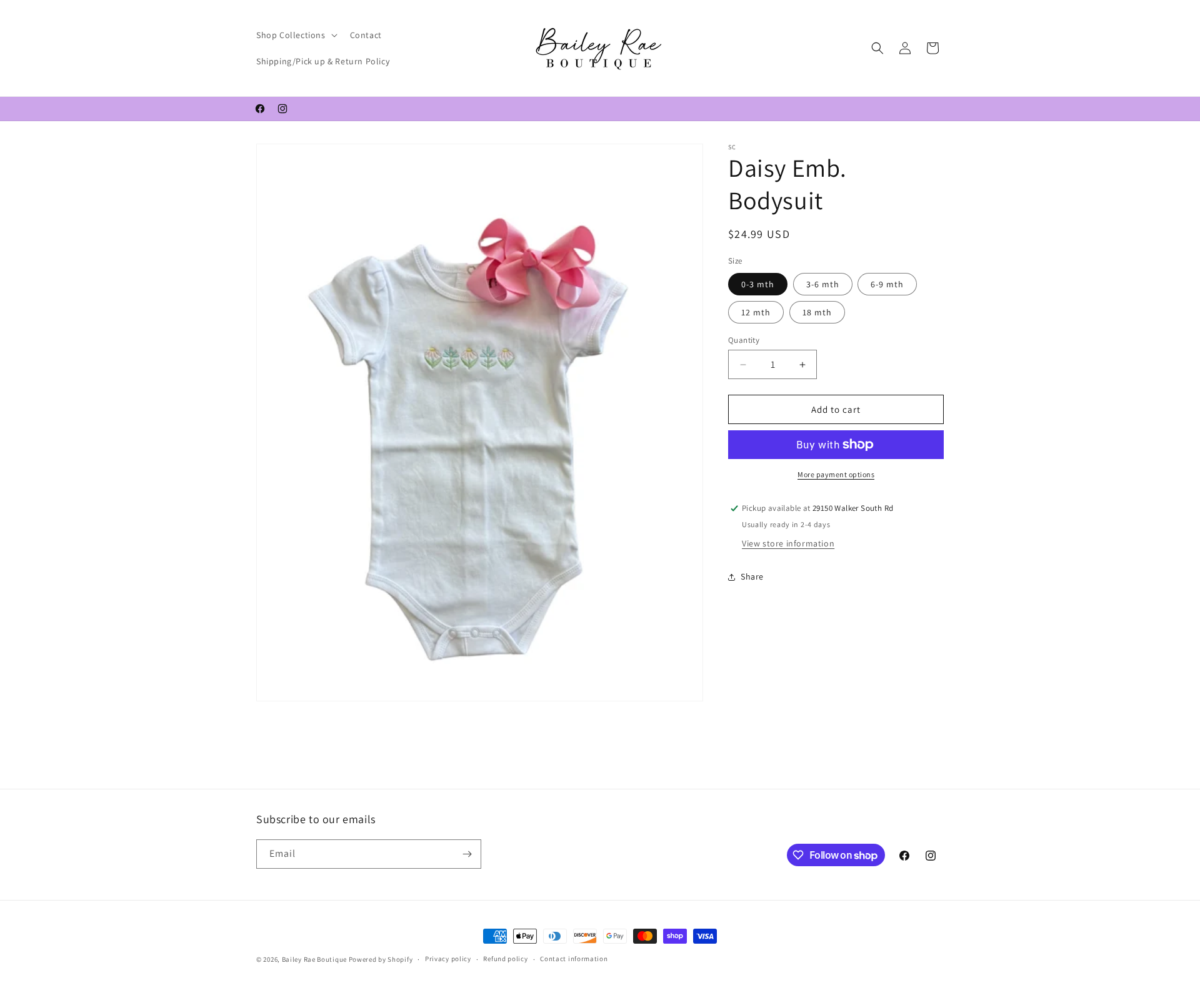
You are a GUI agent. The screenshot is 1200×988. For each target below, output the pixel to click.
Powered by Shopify (381, 959)
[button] (295, 35)
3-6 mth (822, 284)
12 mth (756, 312)
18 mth (817, 312)
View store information (788, 543)
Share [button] (752, 576)
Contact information (574, 958)
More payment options (836, 474)
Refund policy (505, 958)
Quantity (743, 340)
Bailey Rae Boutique (314, 959)
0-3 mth (757, 284)
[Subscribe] (467, 854)
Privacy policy (448, 958)
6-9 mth (887, 284)
